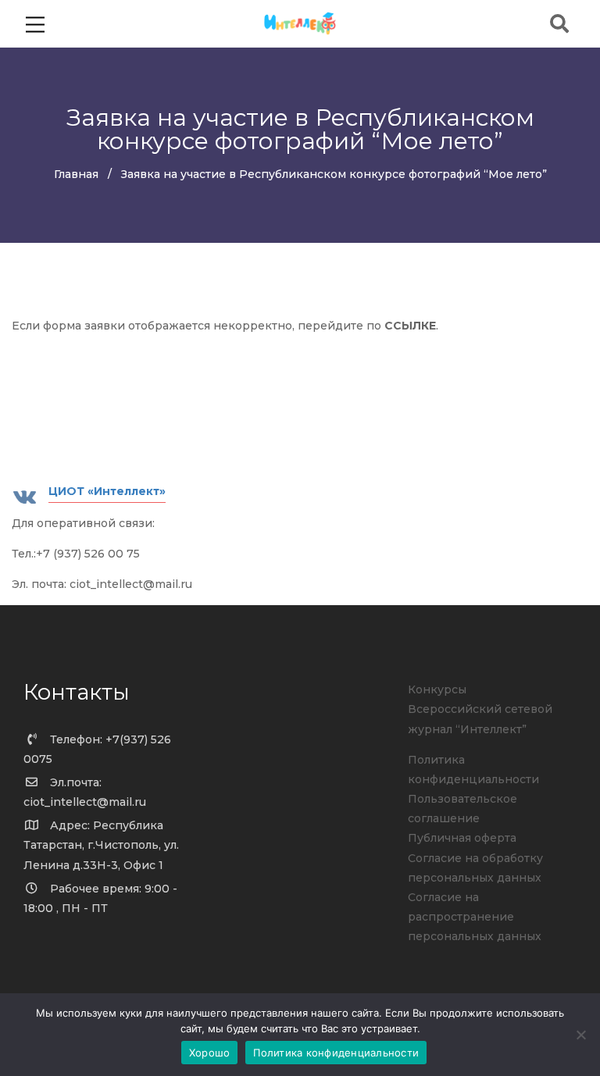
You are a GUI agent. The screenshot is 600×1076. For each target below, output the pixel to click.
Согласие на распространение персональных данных (474, 916)
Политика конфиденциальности (336, 1052)
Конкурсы (437, 689)
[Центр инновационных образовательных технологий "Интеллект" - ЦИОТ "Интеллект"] (300, 23)
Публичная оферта (462, 838)
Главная (76, 174)
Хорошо (209, 1052)
